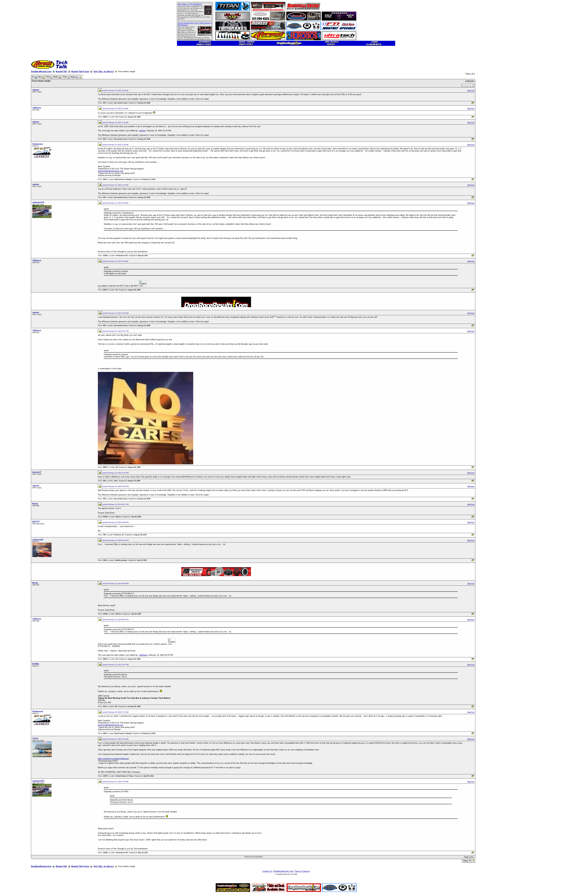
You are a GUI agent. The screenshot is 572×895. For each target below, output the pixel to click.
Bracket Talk (61, 71)
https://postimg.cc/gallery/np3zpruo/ (113, 758)
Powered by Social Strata (253, 857)
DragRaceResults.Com (41, 71)
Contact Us (267, 871)
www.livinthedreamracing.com (110, 171)
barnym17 (36, 472)
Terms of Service (302, 871)
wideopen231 (38, 202)
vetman (35, 90)
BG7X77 (36, 522)
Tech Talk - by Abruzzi (103, 71)
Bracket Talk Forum (80, 71)
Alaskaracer (37, 144)
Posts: (102, 103)
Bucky (35, 504)
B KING (35, 664)
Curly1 (35, 738)
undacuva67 (37, 540)
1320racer (36, 108)
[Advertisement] (13, 108)
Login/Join (469, 81)
